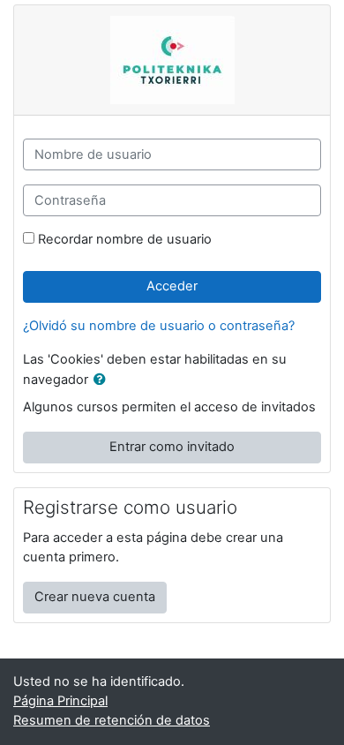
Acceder (172, 286)
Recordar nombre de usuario (125, 239)
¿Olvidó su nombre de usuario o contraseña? (159, 326)
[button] (103, 380)
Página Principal (60, 701)
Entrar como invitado (172, 447)
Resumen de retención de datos (111, 720)
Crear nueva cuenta (94, 597)
